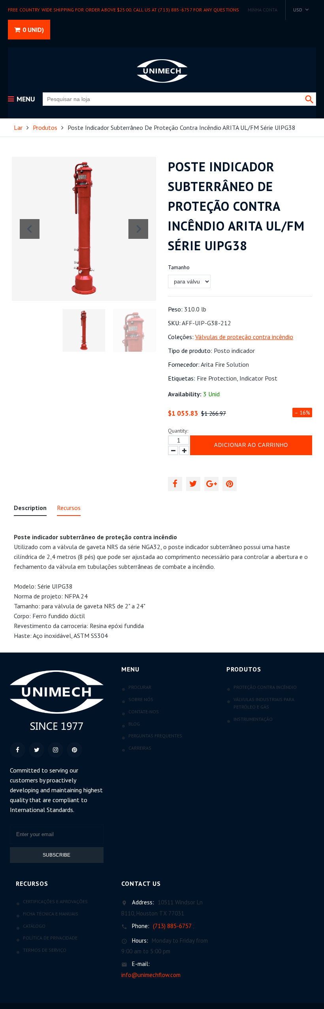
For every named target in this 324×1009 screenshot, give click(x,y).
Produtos (45, 127)
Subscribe (56, 855)
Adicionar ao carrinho (251, 445)
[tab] (30, 509)
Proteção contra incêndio (265, 687)
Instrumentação (253, 719)
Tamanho (179, 267)
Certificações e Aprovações (55, 901)
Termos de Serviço (44, 950)
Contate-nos (143, 712)
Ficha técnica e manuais (50, 914)
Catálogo (34, 926)
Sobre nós (140, 699)
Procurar (139, 687)
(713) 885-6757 (172, 926)
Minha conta (262, 10)
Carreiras (139, 748)
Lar (18, 127)
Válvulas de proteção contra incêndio (244, 337)
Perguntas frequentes (155, 736)
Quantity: (178, 430)
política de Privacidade (50, 938)
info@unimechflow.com (151, 975)
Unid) (33, 30)
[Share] (175, 484)
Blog (134, 724)
